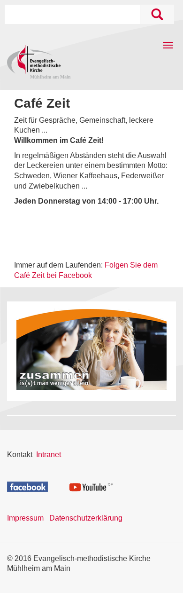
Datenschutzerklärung (85, 518)
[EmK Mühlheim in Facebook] (27, 486)
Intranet (48, 455)
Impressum (25, 518)
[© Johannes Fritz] (91, 349)
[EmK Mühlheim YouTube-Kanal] (91, 486)
